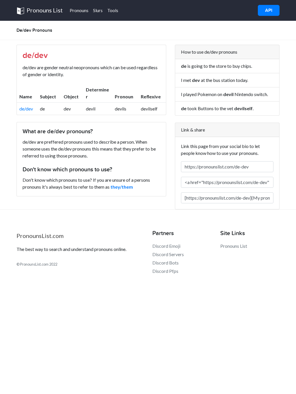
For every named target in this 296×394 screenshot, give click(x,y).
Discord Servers (168, 254)
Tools (112, 10)
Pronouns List (44, 10)
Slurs (98, 10)
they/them (121, 187)
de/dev (26, 108)
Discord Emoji (166, 246)
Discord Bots (165, 262)
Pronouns (79, 10)
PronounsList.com (40, 235)
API (268, 10)
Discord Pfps (165, 271)
